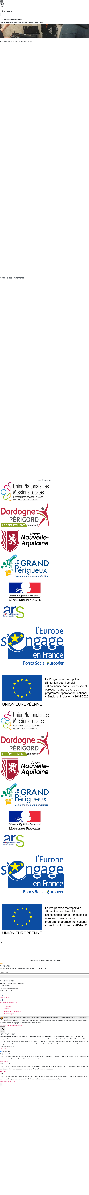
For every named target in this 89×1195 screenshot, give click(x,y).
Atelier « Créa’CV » (10, 457)
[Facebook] (1, 4)
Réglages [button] (3, 1025)
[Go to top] (0, 1084)
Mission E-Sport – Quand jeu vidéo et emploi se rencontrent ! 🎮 (32, 207)
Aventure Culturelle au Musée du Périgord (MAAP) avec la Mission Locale (36, 265)
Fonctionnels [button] (4, 1061)
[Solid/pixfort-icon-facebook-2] (0, 964)
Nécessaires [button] (4, 1049)
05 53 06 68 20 (4, 997)
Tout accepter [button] (10, 1025)
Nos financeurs (8, 1006)
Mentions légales (8, 1014)
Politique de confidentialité (12, 1011)
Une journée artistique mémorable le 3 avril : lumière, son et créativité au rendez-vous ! (43, 147)
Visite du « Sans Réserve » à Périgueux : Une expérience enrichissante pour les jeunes (42, 90)
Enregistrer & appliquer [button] (7, 1081)
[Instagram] (3, 4)
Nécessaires (6, 1051)
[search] (1, 1189)
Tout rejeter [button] (19, 1025)
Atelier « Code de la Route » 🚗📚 (17, 389)
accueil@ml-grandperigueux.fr (10, 1002)
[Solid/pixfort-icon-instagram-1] (2, 964)
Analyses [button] (3, 1071)
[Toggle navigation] (1, 1)
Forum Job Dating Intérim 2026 (16, 322)
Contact (6, 1009)
